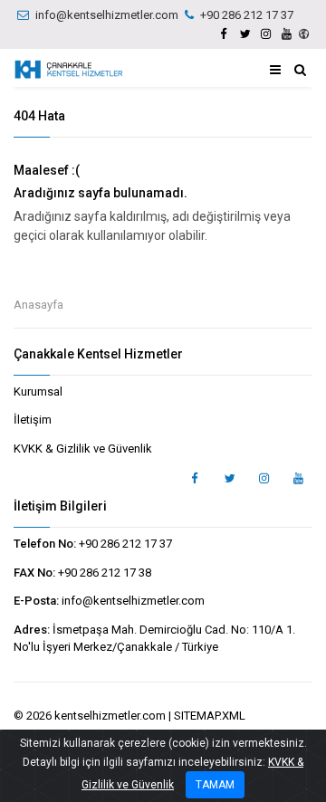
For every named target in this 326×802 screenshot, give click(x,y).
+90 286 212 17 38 (104, 572)
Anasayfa (38, 304)
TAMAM (215, 784)
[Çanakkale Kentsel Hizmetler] (68, 69)
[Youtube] (286, 33)
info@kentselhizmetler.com (106, 15)
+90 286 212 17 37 (246, 15)
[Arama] (300, 69)
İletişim (33, 419)
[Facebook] (224, 33)
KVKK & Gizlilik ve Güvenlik (83, 448)
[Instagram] (265, 33)
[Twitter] (244, 33)
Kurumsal (38, 391)
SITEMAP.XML (209, 715)
